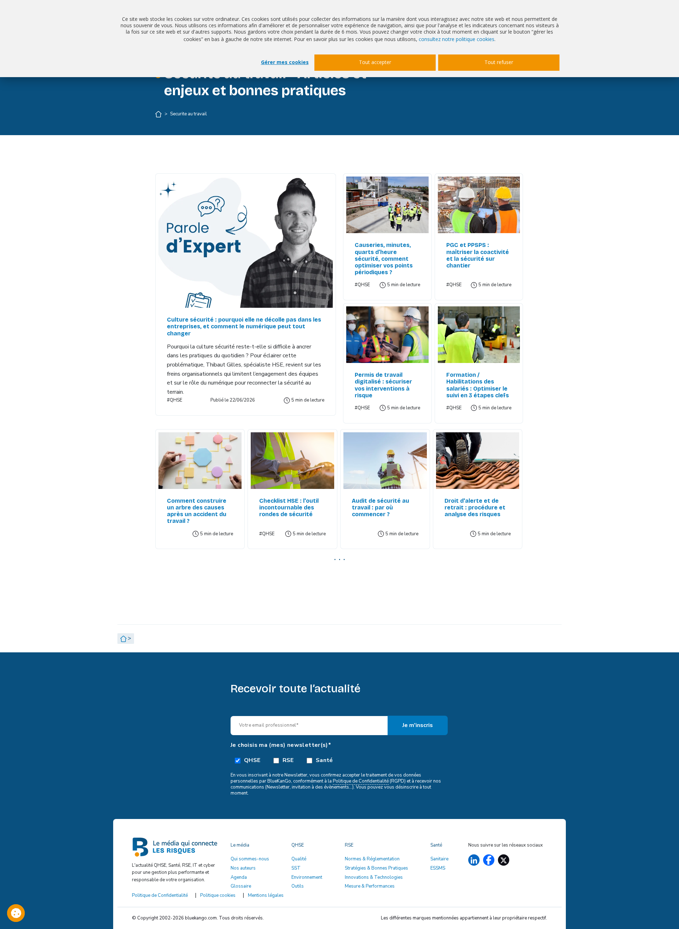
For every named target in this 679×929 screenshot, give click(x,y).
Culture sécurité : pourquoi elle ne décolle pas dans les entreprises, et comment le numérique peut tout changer (244, 326)
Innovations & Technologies (374, 877)
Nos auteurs (243, 868)
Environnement (306, 877)
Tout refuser (498, 62)
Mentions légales (266, 895)
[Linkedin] (474, 860)
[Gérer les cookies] (16, 913)
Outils (297, 886)
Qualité (298, 859)
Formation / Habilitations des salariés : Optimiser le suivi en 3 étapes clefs (477, 385)
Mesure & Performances (370, 886)
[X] (503, 860)
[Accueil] (159, 114)
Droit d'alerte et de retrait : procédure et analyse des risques (475, 507)
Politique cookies (218, 895)
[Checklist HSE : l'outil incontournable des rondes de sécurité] (292, 460)
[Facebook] (488, 860)
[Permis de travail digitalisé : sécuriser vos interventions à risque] (387, 334)
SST (296, 868)
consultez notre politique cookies (456, 39)
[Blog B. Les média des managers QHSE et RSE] (177, 850)
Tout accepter (375, 62)
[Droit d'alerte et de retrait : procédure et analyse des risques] (478, 460)
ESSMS (437, 868)
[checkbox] (339, 760)
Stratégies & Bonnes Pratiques (376, 868)
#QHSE (174, 400)
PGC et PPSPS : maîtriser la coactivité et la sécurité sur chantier (477, 255)
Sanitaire (439, 859)
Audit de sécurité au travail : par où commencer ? (380, 507)
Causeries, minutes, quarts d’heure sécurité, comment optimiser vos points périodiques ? (384, 259)
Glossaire (241, 886)
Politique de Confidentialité (361, 781)
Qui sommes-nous (250, 859)
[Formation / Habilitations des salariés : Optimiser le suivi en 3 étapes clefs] (479, 334)
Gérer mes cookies (285, 62)
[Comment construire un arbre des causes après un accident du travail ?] (200, 460)
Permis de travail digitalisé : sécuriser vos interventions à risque (383, 385)
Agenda (239, 877)
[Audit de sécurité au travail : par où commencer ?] (385, 460)
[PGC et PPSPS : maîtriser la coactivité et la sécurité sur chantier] (479, 205)
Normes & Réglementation (372, 859)
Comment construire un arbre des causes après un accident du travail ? (196, 511)
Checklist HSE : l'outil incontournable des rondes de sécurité (289, 507)
